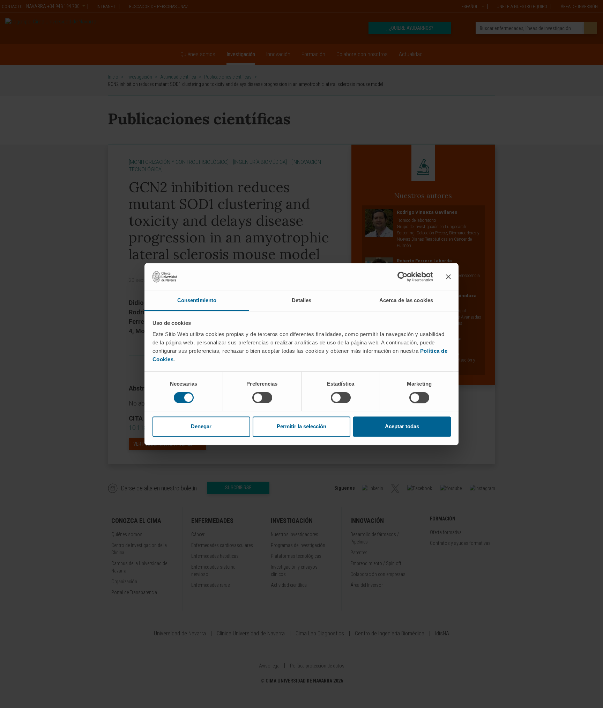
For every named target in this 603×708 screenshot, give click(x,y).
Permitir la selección (301, 427)
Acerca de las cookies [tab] (406, 300)
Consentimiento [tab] (196, 300)
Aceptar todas (402, 427)
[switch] (262, 397)
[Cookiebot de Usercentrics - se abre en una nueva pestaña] (402, 276)
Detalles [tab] (302, 300)
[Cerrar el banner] (448, 276)
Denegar (201, 427)
